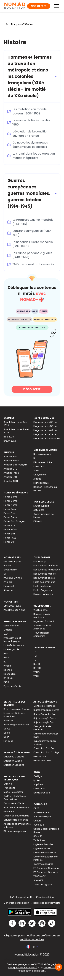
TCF (35, 655)
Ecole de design (42, 586)
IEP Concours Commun (46, 868)
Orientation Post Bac (44, 748)
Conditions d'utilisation (16, 902)
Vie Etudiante (40, 609)
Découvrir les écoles (44, 577)
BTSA (6, 657)
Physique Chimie (13, 577)
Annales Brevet (12, 460)
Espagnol (9, 586)
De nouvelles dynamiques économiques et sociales (30, 144)
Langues (8, 740)
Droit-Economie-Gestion (17, 709)
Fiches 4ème (10, 504)
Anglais (8, 581)
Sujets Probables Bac (44, 714)
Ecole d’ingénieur (42, 590)
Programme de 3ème (44, 434)
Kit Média (38, 521)
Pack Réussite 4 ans (14, 609)
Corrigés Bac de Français (42, 728)
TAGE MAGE (39, 876)
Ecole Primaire (11, 625)
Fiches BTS (9, 525)
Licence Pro (9, 673)
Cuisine (8, 783)
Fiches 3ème (10, 509)
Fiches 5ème (10, 500)
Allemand (9, 590)
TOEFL (36, 676)
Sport (36, 470)
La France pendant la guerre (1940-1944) (32, 255)
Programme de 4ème (45, 430)
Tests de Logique (42, 884)
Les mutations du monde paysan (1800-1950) (29, 111)
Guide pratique (41, 792)
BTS (6, 653)
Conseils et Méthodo (44, 705)
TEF (35, 659)
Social (7, 732)
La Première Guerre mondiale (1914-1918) (33, 222)
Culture (37, 820)
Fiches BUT (9, 533)
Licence (8, 669)
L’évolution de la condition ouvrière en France (30, 133)
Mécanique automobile (16, 815)
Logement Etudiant (43, 621)
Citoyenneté (39, 474)
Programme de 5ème (45, 426)
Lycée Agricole (11, 649)
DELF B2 (37, 668)
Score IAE (38, 880)
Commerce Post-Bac (45, 852)
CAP (6, 633)
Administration (41, 812)
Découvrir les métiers (44, 573)
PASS (6, 682)
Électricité (9, 811)
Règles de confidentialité (46, 902)
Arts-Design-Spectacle (16, 724)
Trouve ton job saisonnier (41, 634)
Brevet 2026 (10, 440)
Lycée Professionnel (14, 645)
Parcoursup (39, 561)
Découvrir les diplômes (45, 565)
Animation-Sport (42, 816)
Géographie (10, 569)
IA (34, 458)
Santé (7, 728)
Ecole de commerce (44, 581)
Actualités (38, 509)
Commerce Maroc (43, 863)
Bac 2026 (9, 436)
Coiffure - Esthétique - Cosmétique (15, 798)
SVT (6, 573)
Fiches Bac (9, 513)
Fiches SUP (9, 541)
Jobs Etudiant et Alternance (42, 627)
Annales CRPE (11, 481)
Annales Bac (10, 456)
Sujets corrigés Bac (43, 722)
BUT (6, 661)
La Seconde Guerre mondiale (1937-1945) (32, 244)
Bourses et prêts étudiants (41, 616)
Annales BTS (10, 468)
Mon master (39, 756)
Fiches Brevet (11, 517)
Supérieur (38, 784)
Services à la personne (16, 819)
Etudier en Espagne (14, 764)
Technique (39, 840)
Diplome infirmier (13, 686)
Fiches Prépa (10, 529)
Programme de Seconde (46, 438)
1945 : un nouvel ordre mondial (33, 264)
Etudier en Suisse (13, 760)
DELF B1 (37, 663)
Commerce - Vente (14, 803)
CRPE (36, 808)
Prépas (7, 665)
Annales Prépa (11, 472)
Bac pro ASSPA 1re (22, 24)
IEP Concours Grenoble (45, 872)
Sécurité (37, 836)
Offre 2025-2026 (12, 605)
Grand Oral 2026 (42, 760)
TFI (34, 651)
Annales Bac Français (16, 464)
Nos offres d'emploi (40, 897)
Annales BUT (10, 476)
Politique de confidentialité (22, 967)
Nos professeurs (42, 454)
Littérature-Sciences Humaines (14, 715)
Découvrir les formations (46, 569)
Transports (9, 787)
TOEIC (36, 672)
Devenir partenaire (43, 594)
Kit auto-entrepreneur (15, 831)
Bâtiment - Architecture (16, 807)
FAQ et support (41, 505)
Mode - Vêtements (13, 791)
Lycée (36, 780)
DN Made (8, 678)
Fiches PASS (10, 537)
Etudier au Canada (14, 756)
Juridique (38, 824)
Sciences (9, 720)
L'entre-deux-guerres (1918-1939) (31, 233)
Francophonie (41, 482)
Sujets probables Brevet (46, 709)
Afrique (37, 478)
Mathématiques (12, 561)
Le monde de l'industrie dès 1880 (31, 122)
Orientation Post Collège (46, 752)
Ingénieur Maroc (42, 848)
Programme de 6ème (45, 422)
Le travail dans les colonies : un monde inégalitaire (33, 156)
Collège (8, 629)
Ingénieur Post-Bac (43, 844)
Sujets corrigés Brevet (45, 718)
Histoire (7, 565)
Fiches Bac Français (15, 521)
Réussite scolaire (42, 462)
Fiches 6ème (10, 496)
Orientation (39, 466)
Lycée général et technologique (12, 639)
